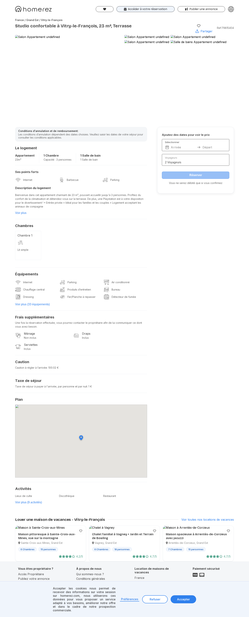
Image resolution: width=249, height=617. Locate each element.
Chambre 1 (24, 235)
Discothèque (66, 495)
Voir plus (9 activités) (28, 502)
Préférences (129, 599)
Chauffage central (34, 289)
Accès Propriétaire (31, 574)
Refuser (155, 599)
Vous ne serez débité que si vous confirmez (195, 182)
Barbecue (73, 179)
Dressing (28, 296)
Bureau (116, 289)
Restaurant (109, 495)
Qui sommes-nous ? (90, 574)
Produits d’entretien (79, 289)
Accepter (183, 599)
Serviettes (31, 345)
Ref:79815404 (225, 27)
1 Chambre (51, 155)
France (139, 578)
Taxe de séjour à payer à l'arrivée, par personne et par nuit (51, 386)
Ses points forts (26, 172)
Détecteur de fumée (124, 296)
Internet (27, 179)
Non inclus (30, 337)
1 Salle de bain (90, 155)
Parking (114, 179)
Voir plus (20, 212)
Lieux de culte (23, 495)
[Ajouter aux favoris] (198, 25)
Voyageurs (171, 157)
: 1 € (89, 386)
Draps (86, 333)
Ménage (29, 333)
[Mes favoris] (105, 9)
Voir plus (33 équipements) (32, 304)
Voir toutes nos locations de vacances (207, 519)
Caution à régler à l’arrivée (31, 367)
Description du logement (33, 188)
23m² (18, 159)
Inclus (85, 337)
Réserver (195, 175)
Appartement (25, 155)
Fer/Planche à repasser (81, 296)
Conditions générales (90, 579)
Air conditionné (121, 282)
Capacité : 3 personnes (57, 159)
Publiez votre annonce (34, 579)
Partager (207, 31)
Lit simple (22, 249)
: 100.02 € (53, 367)
